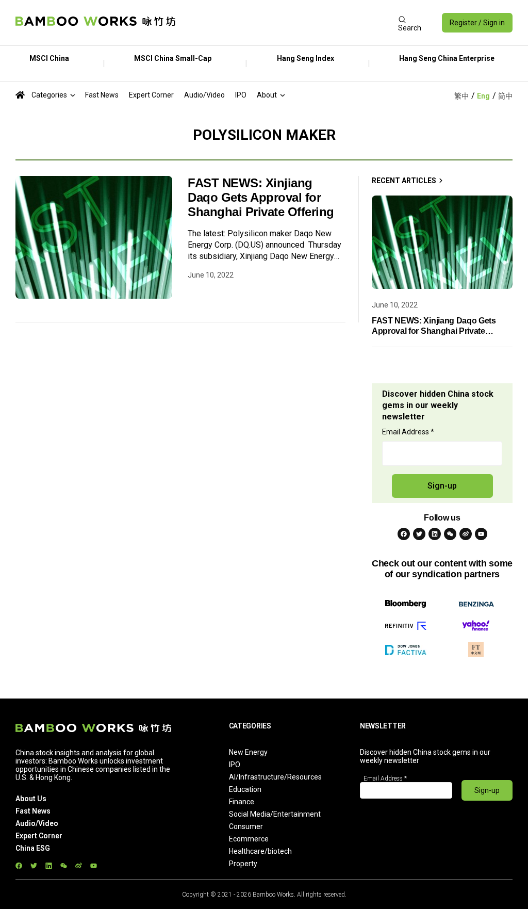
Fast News (102, 95)
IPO (240, 95)
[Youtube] (481, 534)
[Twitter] (419, 534)
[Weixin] (450, 534)
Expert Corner (151, 95)
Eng (483, 96)
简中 (505, 96)
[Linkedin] (434, 534)
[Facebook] (404, 534)
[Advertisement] (286, 22)
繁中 (461, 96)
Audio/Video (204, 95)
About (267, 95)
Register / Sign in (477, 23)
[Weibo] (465, 534)
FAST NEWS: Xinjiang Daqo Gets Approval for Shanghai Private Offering (261, 197)
